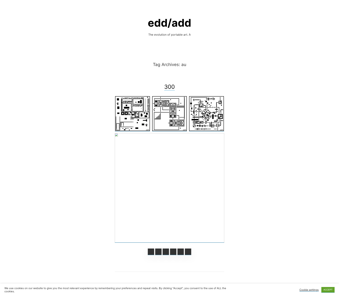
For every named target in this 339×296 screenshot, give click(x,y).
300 (169, 86)
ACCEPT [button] (327, 289)
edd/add (169, 22)
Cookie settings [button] (309, 289)
